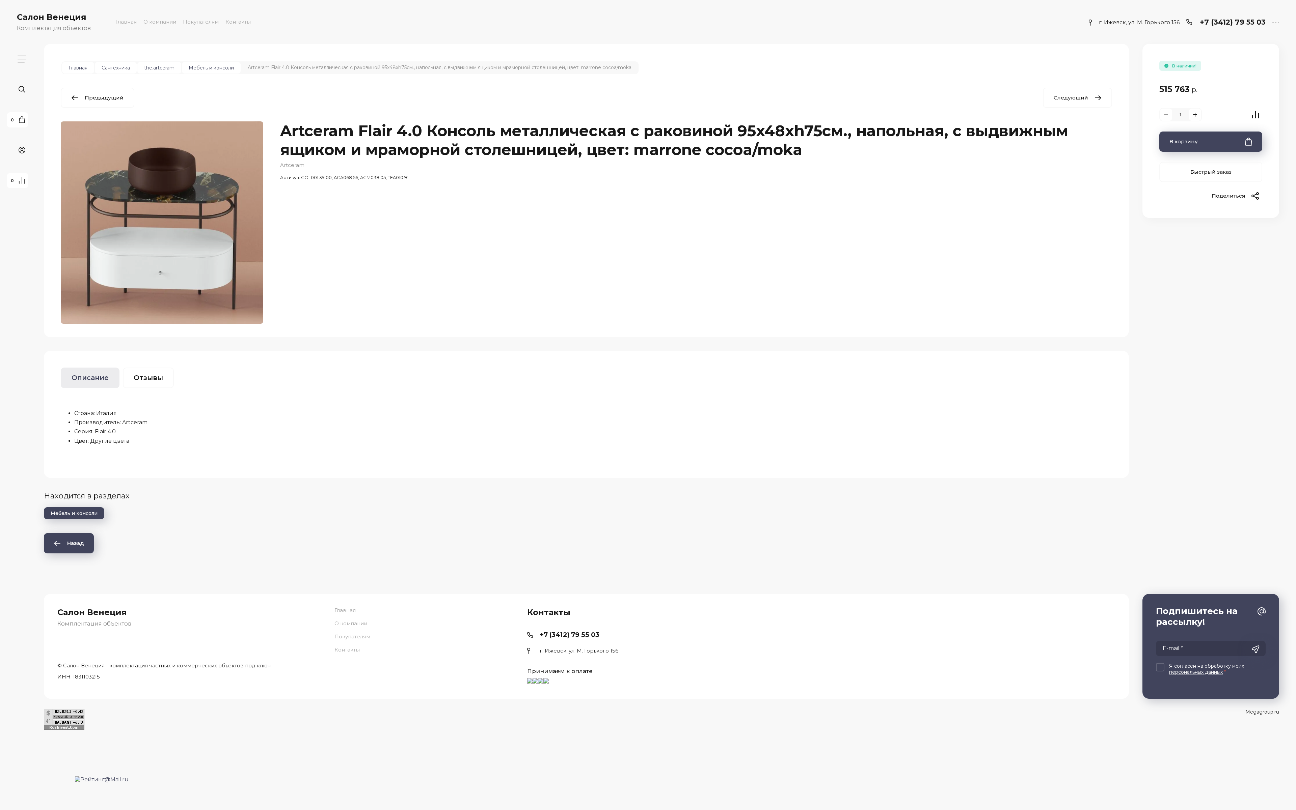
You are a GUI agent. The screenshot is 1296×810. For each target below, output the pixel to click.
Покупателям (201, 22)
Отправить (1255, 649)
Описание (90, 378)
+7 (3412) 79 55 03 (1233, 22)
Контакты (238, 22)
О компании (159, 22)
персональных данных (1196, 672)
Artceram (292, 165)
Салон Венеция (51, 17)
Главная (126, 22)
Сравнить (1255, 114)
